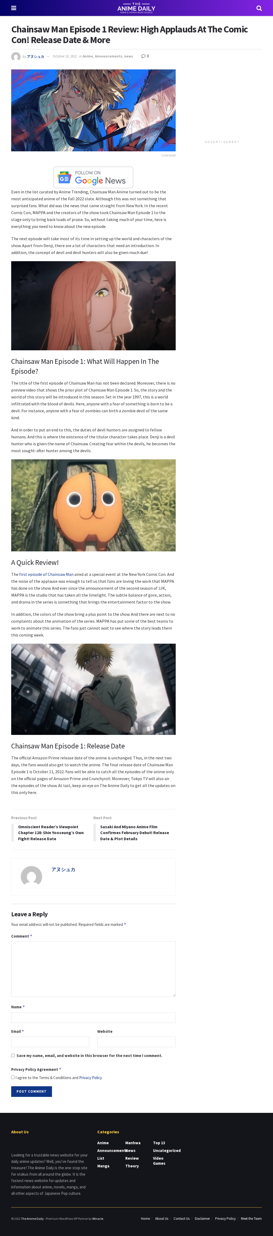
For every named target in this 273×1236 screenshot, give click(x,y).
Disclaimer (202, 1218)
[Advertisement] (224, 102)
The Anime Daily (32, 1219)
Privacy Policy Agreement (36, 1069)
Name (18, 1006)
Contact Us (182, 1218)
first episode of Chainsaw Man (46, 574)
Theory (132, 1165)
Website (105, 1031)
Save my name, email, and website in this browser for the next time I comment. (89, 1055)
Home (145, 1218)
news (128, 56)
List (100, 1158)
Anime (88, 56)
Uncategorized (167, 1150)
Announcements (108, 56)
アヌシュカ (35, 56)
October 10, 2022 (65, 56)
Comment (22, 936)
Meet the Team (251, 1218)
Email (17, 1031)
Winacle (97, 1219)
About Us (161, 1218)
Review (132, 1158)
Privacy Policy (90, 1077)
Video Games (159, 1161)
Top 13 (159, 1142)
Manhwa (132, 1142)
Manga (103, 1165)
